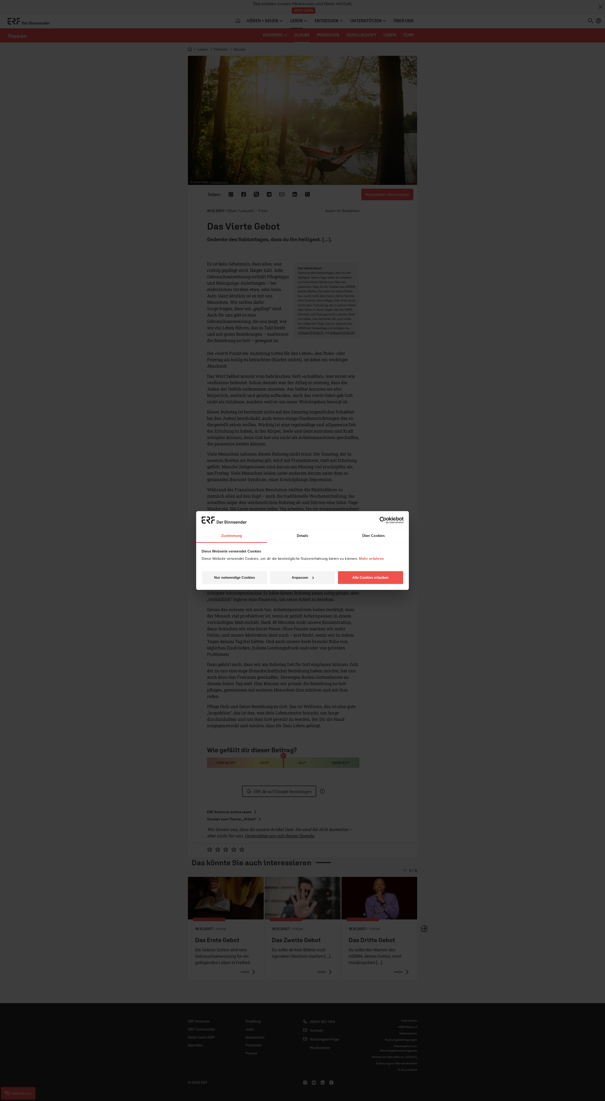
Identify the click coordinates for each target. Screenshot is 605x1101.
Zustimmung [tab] (231, 536)
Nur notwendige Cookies (234, 577)
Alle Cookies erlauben (370, 577)
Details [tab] (302, 536)
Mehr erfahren (371, 559)
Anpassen (300, 577)
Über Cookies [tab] (373, 536)
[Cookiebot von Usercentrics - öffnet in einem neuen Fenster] (383, 520)
